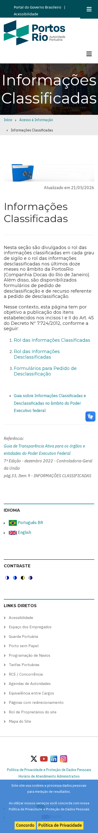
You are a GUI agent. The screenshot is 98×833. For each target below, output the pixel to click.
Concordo (25, 825)
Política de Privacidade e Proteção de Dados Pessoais (49, 770)
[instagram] (53, 758)
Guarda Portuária (23, 636)
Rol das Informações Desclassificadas (37, 354)
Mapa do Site (20, 721)
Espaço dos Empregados (30, 626)
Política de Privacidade (60, 825)
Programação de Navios (29, 655)
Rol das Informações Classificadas (52, 340)
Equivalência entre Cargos (31, 693)
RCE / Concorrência (26, 674)
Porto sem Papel (24, 645)
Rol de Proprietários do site (33, 712)
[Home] (34, 32)
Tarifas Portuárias (24, 664)
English (24, 532)
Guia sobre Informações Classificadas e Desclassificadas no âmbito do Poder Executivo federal (50, 403)
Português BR (30, 522)
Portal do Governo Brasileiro (37, 7)
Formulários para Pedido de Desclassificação (45, 371)
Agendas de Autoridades (30, 683)
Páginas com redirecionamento (36, 702)
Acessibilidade (26, 14)
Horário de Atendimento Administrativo (49, 776)
